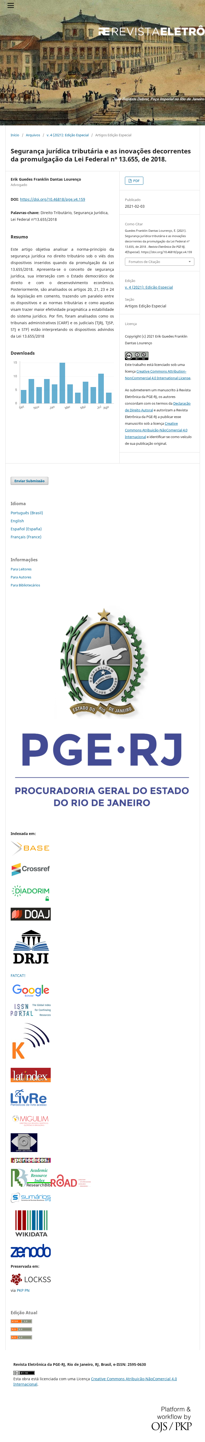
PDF (136, 180)
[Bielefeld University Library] (30, 854)
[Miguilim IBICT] (31, 1125)
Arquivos (33, 135)
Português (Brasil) (27, 512)
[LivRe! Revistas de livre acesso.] (28, 1105)
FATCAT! (18, 975)
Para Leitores (21, 569)
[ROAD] (71, 1185)
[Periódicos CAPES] (31, 1161)
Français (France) (26, 536)
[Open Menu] (10, 5)
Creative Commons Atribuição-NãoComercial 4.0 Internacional (156, 430)
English (17, 520)
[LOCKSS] (31, 1283)
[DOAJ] (31, 919)
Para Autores (21, 577)
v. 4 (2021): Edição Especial (68, 135)
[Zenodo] (31, 1255)
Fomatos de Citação (144, 261)
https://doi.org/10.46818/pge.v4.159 (52, 199)
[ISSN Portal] (31, 1014)
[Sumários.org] (31, 1201)
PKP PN (23, 1290)
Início (15, 135)
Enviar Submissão (29, 480)
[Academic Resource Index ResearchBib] (31, 1185)
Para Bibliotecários (25, 585)
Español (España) (26, 528)
